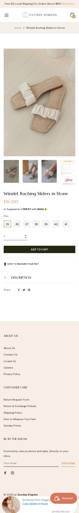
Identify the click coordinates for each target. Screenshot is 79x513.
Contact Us (10, 354)
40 (56, 224)
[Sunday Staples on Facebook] (5, 472)
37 (26, 224)
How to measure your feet (23, 263)
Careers (8, 367)
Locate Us (10, 361)
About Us (9, 348)
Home (17, 27)
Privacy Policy (12, 374)
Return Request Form (16, 399)
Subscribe (68, 463)
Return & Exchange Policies (20, 406)
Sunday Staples (27, 494)
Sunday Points (12, 425)
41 (65, 224)
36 (17, 224)
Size (6, 216)
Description (20, 277)
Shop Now (68, 3)
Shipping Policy (13, 412)
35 (7, 224)
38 (36, 224)
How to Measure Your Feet (20, 419)
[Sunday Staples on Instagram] (12, 472)
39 (46, 224)
